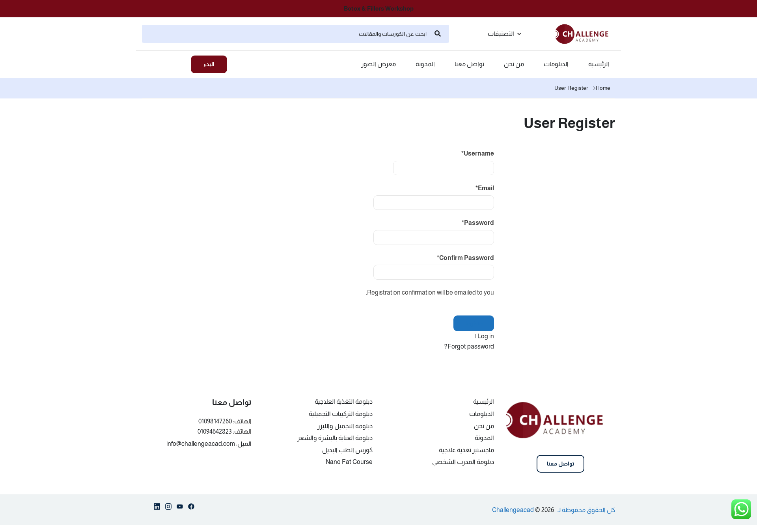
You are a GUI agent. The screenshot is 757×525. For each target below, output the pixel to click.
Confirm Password (465, 257)
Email (484, 188)
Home (603, 88)
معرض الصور (378, 64)
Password (478, 222)
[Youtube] (180, 508)
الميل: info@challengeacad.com (209, 443)
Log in (485, 336)
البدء (208, 64)
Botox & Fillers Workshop (379, 8)
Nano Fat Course (349, 461)
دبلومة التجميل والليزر (345, 426)
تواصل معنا (469, 64)
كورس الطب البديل (347, 450)
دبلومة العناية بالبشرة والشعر (335, 437)
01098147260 (215, 421)
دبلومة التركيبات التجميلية (341, 413)
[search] (438, 34)
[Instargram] (168, 508)
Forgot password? (469, 346)
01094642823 (215, 431)
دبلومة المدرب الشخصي (463, 461)
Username (477, 153)
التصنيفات (501, 33)
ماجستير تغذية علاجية (466, 450)
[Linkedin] (157, 508)
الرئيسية (598, 64)
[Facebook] (191, 508)
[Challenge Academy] (585, 33)
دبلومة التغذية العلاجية (344, 401)
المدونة (425, 64)
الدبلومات (556, 64)
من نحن (514, 64)
